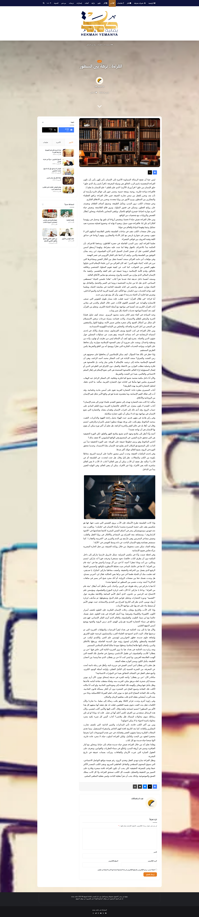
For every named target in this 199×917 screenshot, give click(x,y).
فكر (128, 3)
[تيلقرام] (96, 913)
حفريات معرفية (139, 3)
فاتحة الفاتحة (70, 220)
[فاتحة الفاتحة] (66, 213)
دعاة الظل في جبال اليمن (54, 178)
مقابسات (120, 3)
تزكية (93, 3)
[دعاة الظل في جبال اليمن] (68, 181)
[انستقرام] (98, 913)
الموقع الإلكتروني (113, 861)
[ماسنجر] (145, 787)
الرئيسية (151, 3)
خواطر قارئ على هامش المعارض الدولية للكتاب (50, 221)
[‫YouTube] (101, 913)
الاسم (155, 852)
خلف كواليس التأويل (68, 239)
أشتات (87, 3)
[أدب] (99, 23)
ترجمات (71, 3)
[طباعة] (135, 787)
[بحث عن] (43, 3)
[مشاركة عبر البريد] (140, 787)
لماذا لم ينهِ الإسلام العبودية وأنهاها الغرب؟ (53, 151)
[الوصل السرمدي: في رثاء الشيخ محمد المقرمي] (68, 171)
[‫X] (150, 172)
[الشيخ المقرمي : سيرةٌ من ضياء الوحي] (68, 162)
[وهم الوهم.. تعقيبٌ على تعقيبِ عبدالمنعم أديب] (68, 190)
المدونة (56, 3)
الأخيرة (58, 142)
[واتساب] (93, 913)
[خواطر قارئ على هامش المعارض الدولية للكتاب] (49, 213)
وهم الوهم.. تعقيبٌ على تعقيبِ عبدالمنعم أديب (51, 188)
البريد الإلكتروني (152, 861)
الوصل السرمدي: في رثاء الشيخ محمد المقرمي (52, 170)
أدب (111, 3)
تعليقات (45, 142)
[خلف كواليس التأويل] (66, 232)
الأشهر (71, 142)
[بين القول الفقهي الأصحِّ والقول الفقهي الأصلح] (49, 232)
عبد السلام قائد (99, 86)
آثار (105, 3)
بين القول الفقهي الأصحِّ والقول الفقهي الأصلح (50, 240)
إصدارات (79, 3)
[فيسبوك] (155, 172)
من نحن (63, 3)
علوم (99, 3)
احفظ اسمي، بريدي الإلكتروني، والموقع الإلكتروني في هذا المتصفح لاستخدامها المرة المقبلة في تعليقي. (126, 870)
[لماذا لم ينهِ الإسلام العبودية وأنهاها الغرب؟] (68, 153)
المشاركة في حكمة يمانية (99, 910)
